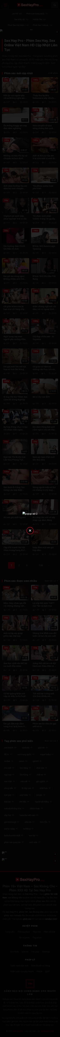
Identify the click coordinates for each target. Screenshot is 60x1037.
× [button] (30, 530)
